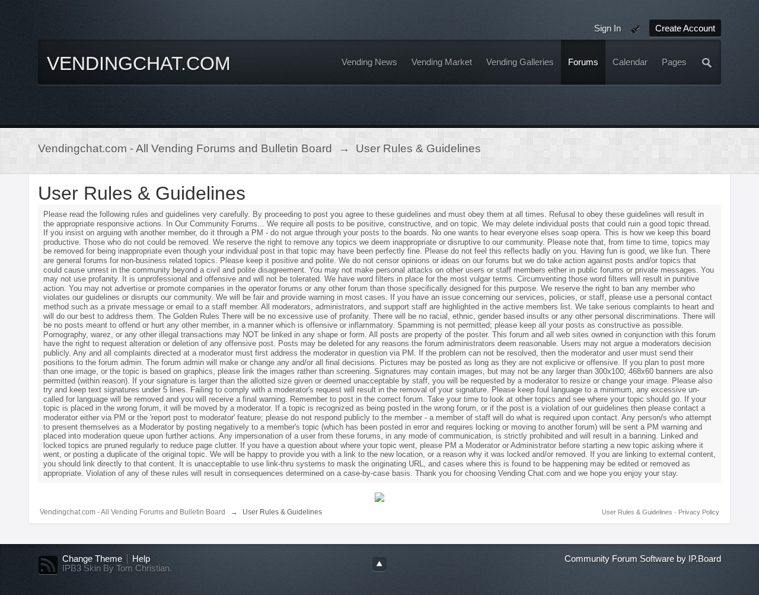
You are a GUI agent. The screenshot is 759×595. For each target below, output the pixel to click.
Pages (674, 62)
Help (141, 559)
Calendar (630, 62)
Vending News (369, 62)
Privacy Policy (698, 512)
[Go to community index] (141, 82)
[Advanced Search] (707, 62)
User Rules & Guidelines (638, 512)
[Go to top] (379, 564)
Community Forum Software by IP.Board (643, 559)
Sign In (607, 28)
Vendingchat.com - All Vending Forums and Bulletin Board (132, 512)
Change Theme (92, 559)
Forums (583, 62)
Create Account (685, 28)
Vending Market (442, 62)
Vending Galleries (520, 62)
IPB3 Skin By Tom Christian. (117, 568)
